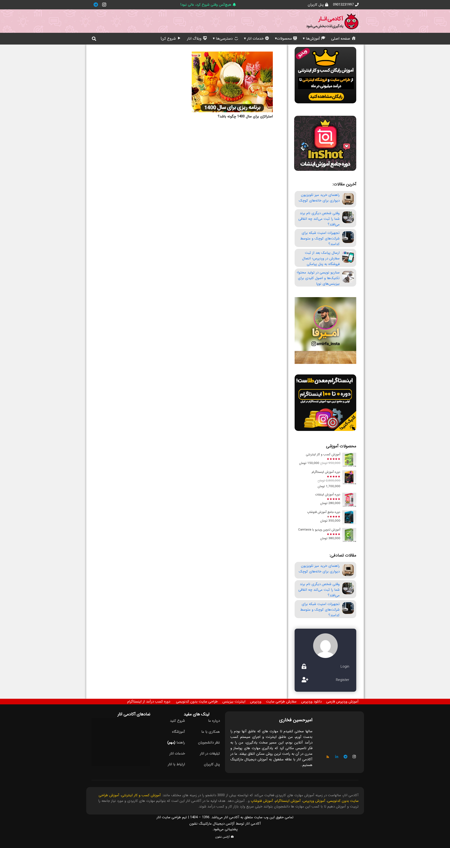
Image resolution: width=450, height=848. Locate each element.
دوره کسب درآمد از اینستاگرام (148, 701)
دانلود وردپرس (311, 701)
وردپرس (255, 701)
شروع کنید (177, 721)
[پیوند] (332, 21)
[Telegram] (95, 4)
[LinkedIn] (336, 756)
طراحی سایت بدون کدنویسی (197, 701)
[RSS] (327, 756)
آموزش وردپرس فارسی (342, 701)
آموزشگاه (178, 732)
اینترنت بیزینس (233, 701)
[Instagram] (104, 4)
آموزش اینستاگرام (288, 801)
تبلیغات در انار (210, 753)
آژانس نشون (223, 837)
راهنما (180, 742)
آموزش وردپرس (314, 801)
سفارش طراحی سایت (281, 701)
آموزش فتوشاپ (262, 801)
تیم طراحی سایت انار (172, 817)
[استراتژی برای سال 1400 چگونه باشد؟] (232, 82)
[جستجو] (94, 39)
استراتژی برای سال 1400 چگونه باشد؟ (245, 116)
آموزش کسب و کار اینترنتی (141, 795)
